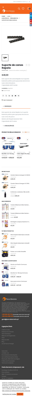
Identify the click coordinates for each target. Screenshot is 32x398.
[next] (29, 65)
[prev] (26, 65)
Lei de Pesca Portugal (8, 343)
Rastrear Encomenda (8, 332)
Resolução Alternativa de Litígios (11, 359)
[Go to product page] (5, 177)
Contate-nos (5, 353)
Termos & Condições (7, 363)
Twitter (6, 95)
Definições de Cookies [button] (9, 394)
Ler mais (27, 139)
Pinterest (12, 95)
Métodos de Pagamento (8, 336)
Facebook (3, 95)
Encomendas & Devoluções (9, 355)
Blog (3, 341)
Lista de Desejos (6, 333)
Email (15, 95)
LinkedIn (9, 95)
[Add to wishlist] (14, 152)
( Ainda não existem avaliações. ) (18, 70)
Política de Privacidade (8, 361)
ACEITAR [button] (20, 394)
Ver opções (12, 139)
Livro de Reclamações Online (10, 357)
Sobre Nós (5, 351)
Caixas (23, 152)
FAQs (3, 337)
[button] (3, 7)
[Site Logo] (8, 10)
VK (18, 95)
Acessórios (4, 152)
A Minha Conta (6, 330)
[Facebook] (27, 2)
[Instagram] (29, 2)
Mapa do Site (5, 340)
